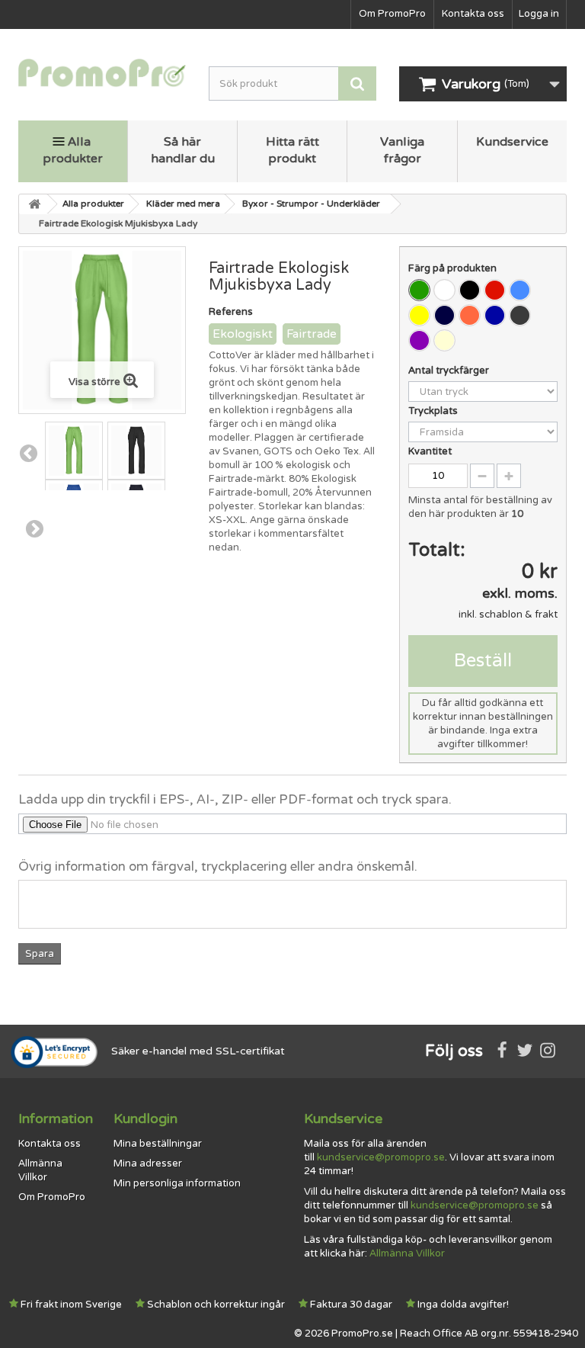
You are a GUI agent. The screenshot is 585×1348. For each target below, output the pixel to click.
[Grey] (519, 315)
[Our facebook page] (502, 1051)
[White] (444, 290)
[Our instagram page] (548, 1051)
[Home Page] (33, 204)
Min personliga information (177, 1183)
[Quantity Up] (509, 476)
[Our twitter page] (525, 1051)
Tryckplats (434, 411)
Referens (231, 312)
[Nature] (444, 340)
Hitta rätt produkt (292, 150)
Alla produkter (73, 150)
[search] (357, 83)
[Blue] (494, 315)
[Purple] (419, 340)
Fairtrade (311, 334)
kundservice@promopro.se (381, 1157)
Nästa (34, 528)
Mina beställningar (157, 1144)
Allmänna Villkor (407, 1253)
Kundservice (512, 141)
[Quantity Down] (482, 476)
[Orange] (469, 315)
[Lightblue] (519, 290)
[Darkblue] (444, 315)
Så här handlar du (183, 150)
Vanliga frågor (402, 150)
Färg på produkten (453, 268)
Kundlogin (145, 1118)
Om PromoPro (392, 14)
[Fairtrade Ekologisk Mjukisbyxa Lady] (74, 450)
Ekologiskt (243, 334)
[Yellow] (419, 315)
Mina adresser (147, 1163)
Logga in (539, 14)
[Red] (494, 290)
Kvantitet (430, 451)
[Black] (469, 290)
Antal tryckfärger (449, 370)
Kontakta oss (473, 14)
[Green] (419, 290)
